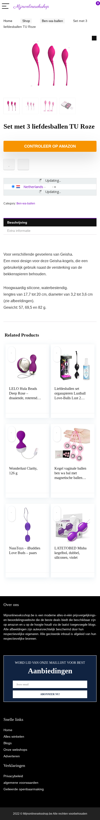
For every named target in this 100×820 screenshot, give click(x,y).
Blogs (7, 743)
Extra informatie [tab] (18, 230)
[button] (94, 38)
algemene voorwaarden (20, 782)
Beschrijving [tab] (17, 222)
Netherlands (33, 186)
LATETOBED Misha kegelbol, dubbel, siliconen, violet (70, 552)
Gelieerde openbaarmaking (23, 789)
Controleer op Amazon (50, 146)
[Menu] (5, 6)
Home (7, 21)
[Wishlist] (85, 6)
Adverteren (11, 756)
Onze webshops (15, 749)
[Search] (75, 6)
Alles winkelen (13, 736)
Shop (26, 21)
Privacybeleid (13, 776)
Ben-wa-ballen (52, 21)
